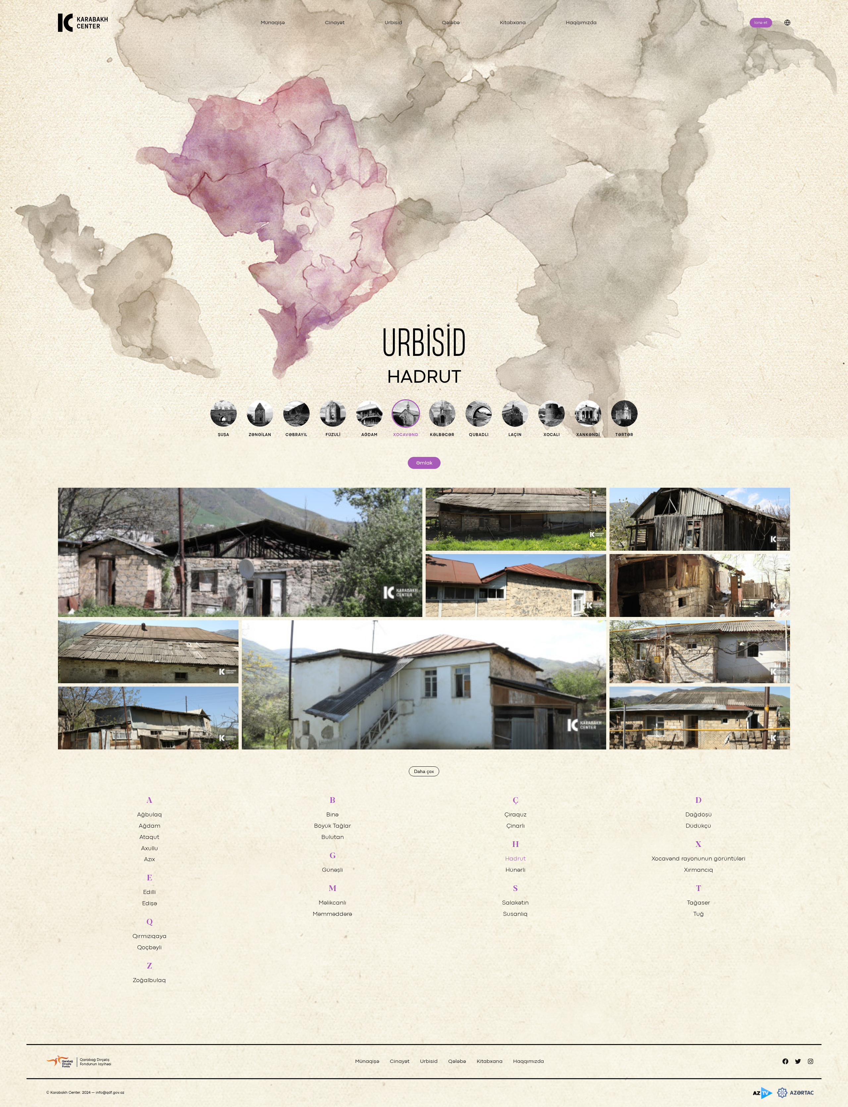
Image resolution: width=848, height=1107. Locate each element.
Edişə (149, 903)
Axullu (149, 848)
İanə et (761, 23)
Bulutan (332, 837)
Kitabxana (513, 23)
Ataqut (149, 837)
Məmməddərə (332, 914)
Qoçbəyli (149, 947)
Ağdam (149, 826)
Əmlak (424, 463)
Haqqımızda (581, 23)
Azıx (149, 859)
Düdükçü (698, 826)
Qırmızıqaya (149, 936)
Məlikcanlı (332, 903)
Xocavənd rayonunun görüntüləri (698, 859)
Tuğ (698, 914)
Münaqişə (273, 23)
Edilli (149, 892)
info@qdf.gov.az (110, 1092)
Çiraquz (515, 814)
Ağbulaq (149, 814)
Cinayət (334, 23)
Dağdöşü (698, 814)
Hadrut (515, 859)
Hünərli (515, 870)
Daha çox (424, 771)
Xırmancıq (698, 870)
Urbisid (393, 23)
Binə (332, 814)
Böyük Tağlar (332, 826)
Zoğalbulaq (149, 980)
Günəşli (332, 870)
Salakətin (515, 903)
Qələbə (451, 23)
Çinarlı (515, 826)
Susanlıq (515, 914)
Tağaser (698, 903)
